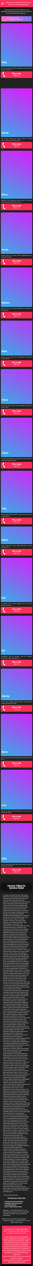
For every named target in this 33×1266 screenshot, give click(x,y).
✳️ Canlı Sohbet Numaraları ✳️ (17, 1210)
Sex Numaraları (24, 1245)
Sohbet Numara (11, 1241)
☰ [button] (2, 3)
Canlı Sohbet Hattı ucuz (15, 1213)
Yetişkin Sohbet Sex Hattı (11, 1243)
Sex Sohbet (21, 1252)
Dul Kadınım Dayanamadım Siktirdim (14, 1201)
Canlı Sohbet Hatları (20, 1220)
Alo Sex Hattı (13, 1252)
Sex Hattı (7, 1252)
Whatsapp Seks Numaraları (16, 1239)
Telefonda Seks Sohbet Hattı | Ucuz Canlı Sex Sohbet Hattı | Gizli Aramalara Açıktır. (18, 3)
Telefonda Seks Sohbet (8, 1220)
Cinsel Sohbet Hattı (23, 1248)
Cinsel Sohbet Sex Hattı (9, 1250)
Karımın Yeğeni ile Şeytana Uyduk (13, 1206)
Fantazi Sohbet (9, 1237)
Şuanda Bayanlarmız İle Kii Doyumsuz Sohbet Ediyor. (17, 18)
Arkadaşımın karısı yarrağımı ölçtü (13, 1203)
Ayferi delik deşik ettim (10, 1205)
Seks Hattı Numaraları (20, 1237)
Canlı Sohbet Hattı (15, 1212)
